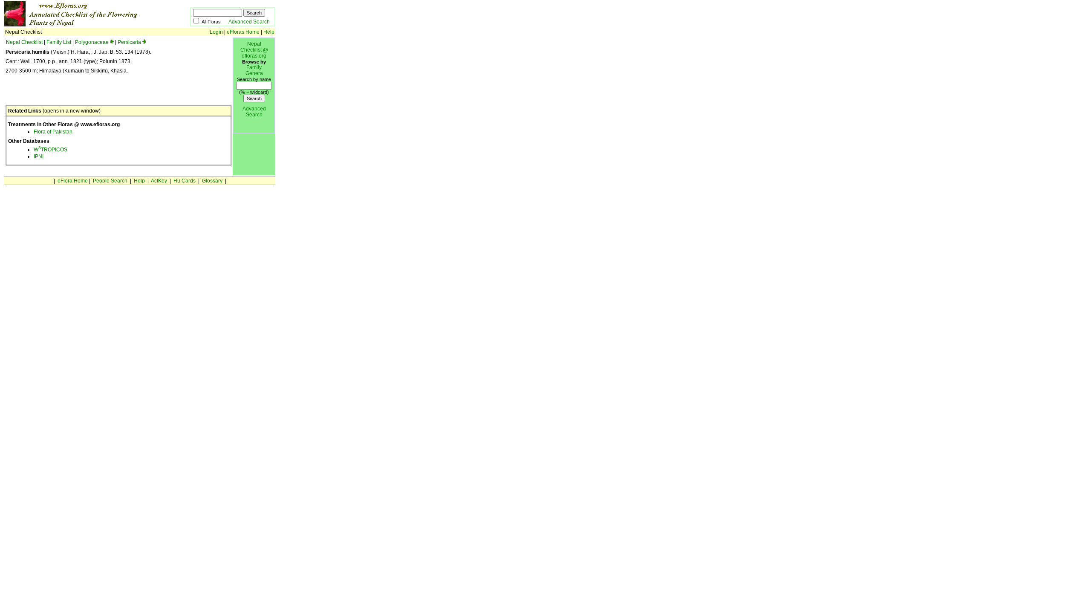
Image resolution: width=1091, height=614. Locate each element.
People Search (110, 181)
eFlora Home (73, 181)
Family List (58, 42)
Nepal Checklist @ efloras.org (254, 50)
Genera (254, 73)
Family (254, 67)
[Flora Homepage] (84, 25)
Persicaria (129, 42)
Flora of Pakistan (53, 132)
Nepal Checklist (24, 42)
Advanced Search (249, 22)
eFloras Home (243, 32)
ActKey (159, 181)
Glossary (212, 181)
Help (268, 32)
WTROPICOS (50, 150)
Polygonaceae (92, 42)
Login (216, 32)
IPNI (38, 156)
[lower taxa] (112, 42)
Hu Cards (184, 181)
